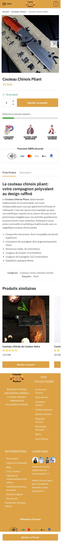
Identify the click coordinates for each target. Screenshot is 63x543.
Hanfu (38, 434)
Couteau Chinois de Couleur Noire (21, 346)
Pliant (36, 276)
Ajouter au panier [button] (26, 364)
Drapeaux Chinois (40, 420)
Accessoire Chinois (41, 391)
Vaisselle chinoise (45, 273)
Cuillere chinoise (43, 409)
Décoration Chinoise (40, 428)
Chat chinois (41, 397)
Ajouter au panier (37, 102)
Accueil (5, 11)
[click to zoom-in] (30, 44)
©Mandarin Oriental (30, 519)
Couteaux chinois (18, 11)
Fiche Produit (9, 172)
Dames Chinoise (43, 414)
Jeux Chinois (41, 438)
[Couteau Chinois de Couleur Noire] (25, 319)
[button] (10, 350)
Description (25, 172)
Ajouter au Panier (30, 537)
